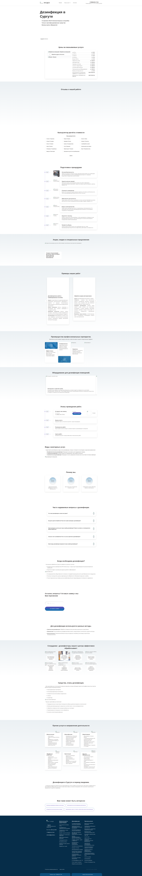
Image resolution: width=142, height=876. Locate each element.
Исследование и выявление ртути (89, 763)
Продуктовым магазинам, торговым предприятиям (77, 852)
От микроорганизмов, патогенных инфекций (76, 824)
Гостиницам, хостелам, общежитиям (76, 858)
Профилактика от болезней (71, 736)
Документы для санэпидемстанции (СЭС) (89, 832)
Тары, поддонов (69, 763)
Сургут (49, 825)
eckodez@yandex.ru (51, 834)
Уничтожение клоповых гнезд (64, 825)
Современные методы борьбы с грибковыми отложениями (70, 741)
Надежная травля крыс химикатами (88, 743)
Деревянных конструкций (71, 761)
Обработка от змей (63, 846)
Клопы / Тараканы (50, 138)
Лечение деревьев (88, 860)
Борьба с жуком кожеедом (64, 832)
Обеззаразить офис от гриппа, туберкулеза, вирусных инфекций (79, 809)
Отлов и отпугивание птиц (89, 862)
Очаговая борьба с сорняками (51, 765)
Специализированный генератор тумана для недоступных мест (52, 744)
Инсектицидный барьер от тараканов (53, 741)
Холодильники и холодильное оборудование (75, 843)
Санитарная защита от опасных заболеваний (76, 830)
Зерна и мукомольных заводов (70, 760)
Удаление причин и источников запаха (70, 745)
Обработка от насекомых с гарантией (64, 835)
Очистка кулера (87, 856)
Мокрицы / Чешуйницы (51, 148)
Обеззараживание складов (77, 849)
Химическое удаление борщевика (88, 824)
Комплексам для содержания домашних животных (76, 855)
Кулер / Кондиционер (68, 143)
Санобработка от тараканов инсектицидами (64, 828)
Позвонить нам (56, 874)
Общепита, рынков (69, 739)
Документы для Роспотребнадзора (71, 151)
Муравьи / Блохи (67, 141)
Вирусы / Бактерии (51, 151)
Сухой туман (86, 836)
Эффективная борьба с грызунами (64, 838)
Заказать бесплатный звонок (87, 874)
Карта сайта (62, 869)
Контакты (75, 2)
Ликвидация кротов (63, 840)
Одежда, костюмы (75, 847)
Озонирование (87, 858)
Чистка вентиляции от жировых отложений (88, 847)
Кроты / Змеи (84, 138)
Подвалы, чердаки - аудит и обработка (77, 840)
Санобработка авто (85, 143)
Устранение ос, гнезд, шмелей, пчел (63, 831)
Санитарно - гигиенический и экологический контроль (89, 767)
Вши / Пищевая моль (85, 148)
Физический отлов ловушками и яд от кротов (89, 741)
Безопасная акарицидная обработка (53, 761)
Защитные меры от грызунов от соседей (89, 746)
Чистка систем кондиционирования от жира (88, 760)
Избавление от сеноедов (53, 739)
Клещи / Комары (50, 141)
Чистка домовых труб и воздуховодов (88, 757)
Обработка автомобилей (77, 863)
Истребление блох (63, 841)
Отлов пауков (50, 736)
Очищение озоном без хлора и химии (54, 809)
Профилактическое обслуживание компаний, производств (77, 827)
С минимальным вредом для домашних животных (89, 739)
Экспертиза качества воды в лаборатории (89, 765)
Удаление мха (51, 756)
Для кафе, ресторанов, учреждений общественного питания (77, 833)
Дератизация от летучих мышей (89, 737)
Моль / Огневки (50, 143)
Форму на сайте (76, 413)
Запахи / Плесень (85, 141)
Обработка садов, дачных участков (64, 844)
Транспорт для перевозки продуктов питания (71, 738)
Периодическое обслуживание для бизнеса (76, 805)
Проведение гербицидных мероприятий (89, 827)
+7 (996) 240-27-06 (60, 414)
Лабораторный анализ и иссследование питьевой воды (89, 854)
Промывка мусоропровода (77, 846)
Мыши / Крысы (67, 138)
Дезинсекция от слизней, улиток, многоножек (53, 763)
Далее (71, 155)
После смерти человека (76, 862)
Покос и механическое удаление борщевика (52, 767)
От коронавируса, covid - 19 (77, 860)
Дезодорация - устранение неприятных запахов (89, 829)
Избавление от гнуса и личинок (52, 758)
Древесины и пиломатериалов (69, 757)
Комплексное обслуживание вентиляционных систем (89, 844)
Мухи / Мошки (50, 146)
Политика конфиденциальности (51, 869)
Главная (60, 2)
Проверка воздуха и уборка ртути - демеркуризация (88, 850)
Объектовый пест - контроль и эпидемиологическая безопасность (88, 840)
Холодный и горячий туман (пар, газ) (89, 835)
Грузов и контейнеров (70, 755)
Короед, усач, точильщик (71, 762)
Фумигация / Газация (68, 148)
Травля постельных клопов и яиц (53, 738)
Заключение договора (86, 146)
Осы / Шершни (67, 146)
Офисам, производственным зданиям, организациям (76, 837)
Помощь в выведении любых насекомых (55, 805)
